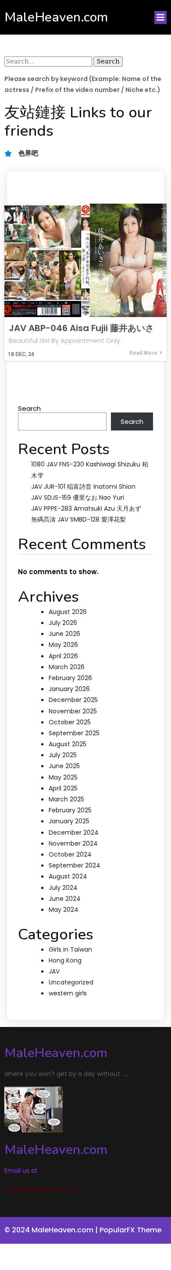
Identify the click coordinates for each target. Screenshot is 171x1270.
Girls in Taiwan (70, 949)
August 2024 (68, 876)
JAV (54, 971)
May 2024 (63, 909)
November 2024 (73, 843)
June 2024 (65, 898)
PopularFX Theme (130, 1230)
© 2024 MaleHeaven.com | (52, 1230)
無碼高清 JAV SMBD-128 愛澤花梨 (78, 519)
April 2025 (63, 788)
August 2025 (67, 744)
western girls (68, 993)
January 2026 (69, 688)
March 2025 (66, 799)
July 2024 (63, 887)
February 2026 (70, 678)
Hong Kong (65, 960)
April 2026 (63, 656)
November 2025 (73, 711)
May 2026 (63, 644)
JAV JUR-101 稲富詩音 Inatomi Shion (83, 486)
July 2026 (63, 622)
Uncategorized (71, 982)
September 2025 (74, 733)
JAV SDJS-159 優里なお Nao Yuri (77, 497)
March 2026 (67, 667)
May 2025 (63, 777)
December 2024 (74, 832)
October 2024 (70, 854)
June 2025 (64, 766)
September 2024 (74, 865)
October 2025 (70, 722)
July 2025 (63, 755)
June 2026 (64, 633)
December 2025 (73, 699)
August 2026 (68, 611)
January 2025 (69, 821)
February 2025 (70, 810)
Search (29, 408)
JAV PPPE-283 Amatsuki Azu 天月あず (86, 508)
